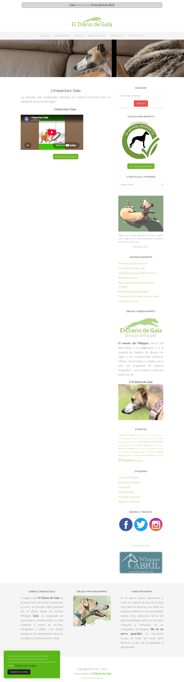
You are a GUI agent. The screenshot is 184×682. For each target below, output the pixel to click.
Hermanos (138, 448)
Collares (160, 435)
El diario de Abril (141, 545)
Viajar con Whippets (129, 501)
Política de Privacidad (92, 678)
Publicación (124, 487)
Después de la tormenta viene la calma (138, 296)
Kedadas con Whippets (147, 452)
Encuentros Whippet (142, 445)
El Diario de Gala (92, 21)
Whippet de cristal (128, 277)
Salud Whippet (126, 491)
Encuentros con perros (131, 442)
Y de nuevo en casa (128, 301)
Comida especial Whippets (127, 438)
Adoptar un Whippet (127, 435)
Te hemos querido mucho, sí (133, 263)
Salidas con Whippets (133, 455)
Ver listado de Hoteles (141, 166)
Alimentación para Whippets (133, 291)
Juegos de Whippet (131, 452)
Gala (154, 445)
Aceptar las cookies (19, 672)
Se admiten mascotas (129, 496)
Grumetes (160, 445)
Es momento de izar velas (131, 268)
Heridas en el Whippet (126, 449)
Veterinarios (159, 455)
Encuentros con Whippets (151, 441)
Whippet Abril (140, 246)
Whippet (125, 460)
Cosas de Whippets (128, 477)
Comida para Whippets (146, 438)
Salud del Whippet (148, 455)
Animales (139, 435)
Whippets (138, 460)
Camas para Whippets (150, 435)
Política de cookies (26, 665)
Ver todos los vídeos (65, 156)
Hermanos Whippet (148, 448)
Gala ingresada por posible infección (137, 272)
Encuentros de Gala (125, 445)
